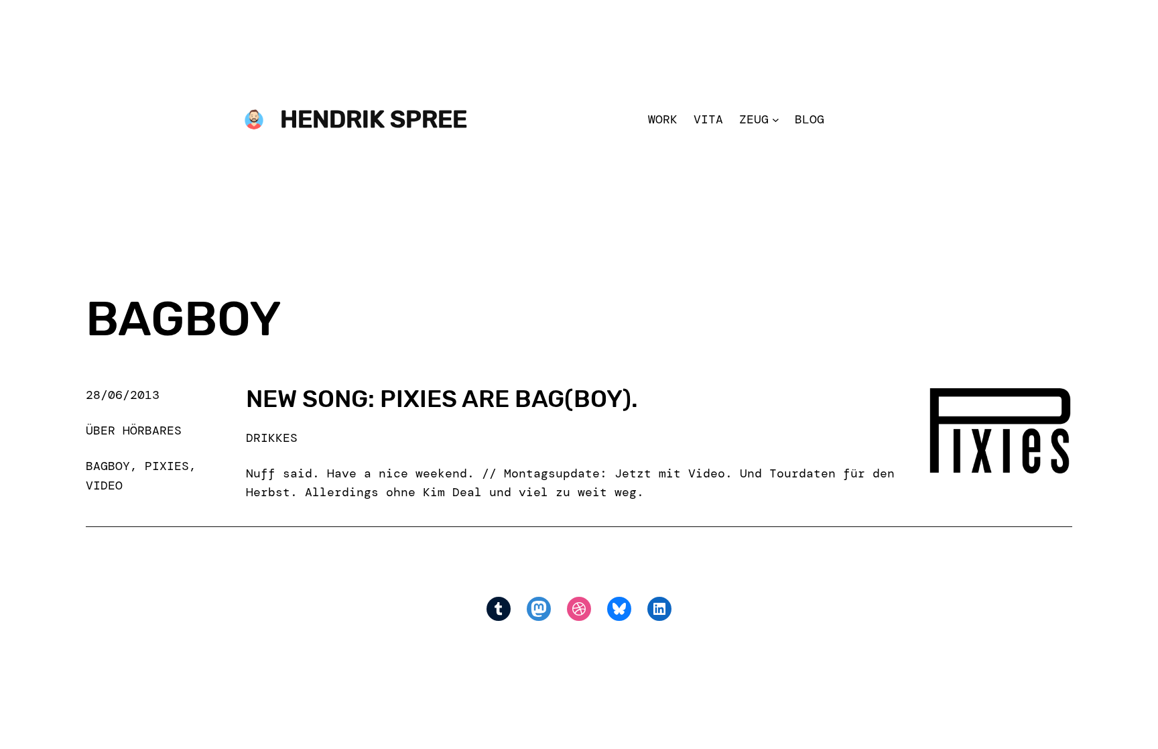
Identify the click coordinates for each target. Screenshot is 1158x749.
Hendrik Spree (373, 119)
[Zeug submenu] (775, 119)
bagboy (108, 466)
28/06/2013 (122, 395)
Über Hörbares (134, 430)
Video (104, 485)
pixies (167, 466)
